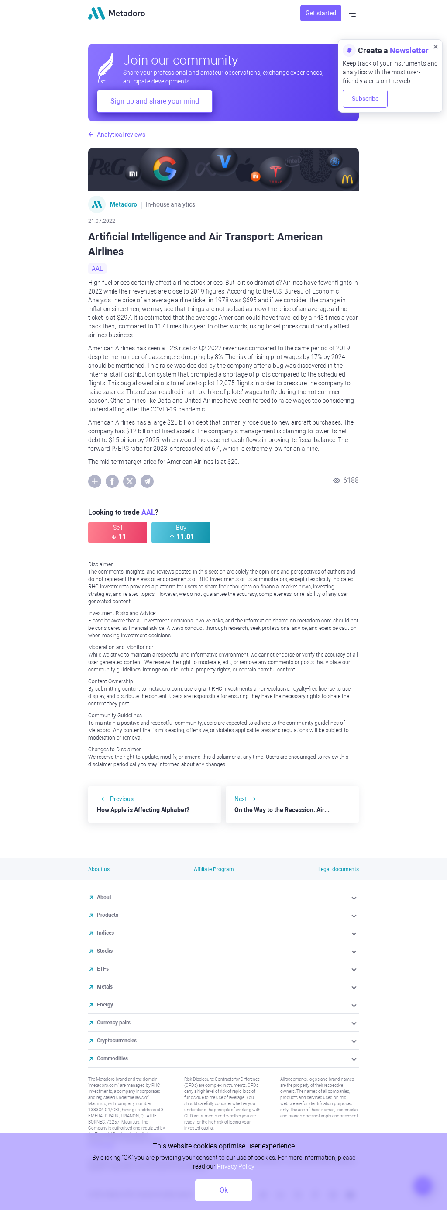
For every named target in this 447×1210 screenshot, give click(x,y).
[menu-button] (352, 13)
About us (99, 869)
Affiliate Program (214, 869)
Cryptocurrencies (117, 1040)
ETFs (103, 969)
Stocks (105, 951)
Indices (105, 933)
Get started (321, 13)
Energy (105, 1005)
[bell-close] (435, 46)
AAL (97, 268)
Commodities (112, 1058)
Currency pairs (114, 1023)
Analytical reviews (121, 134)
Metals (105, 987)
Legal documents (338, 869)
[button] (355, 897)
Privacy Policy (235, 1166)
